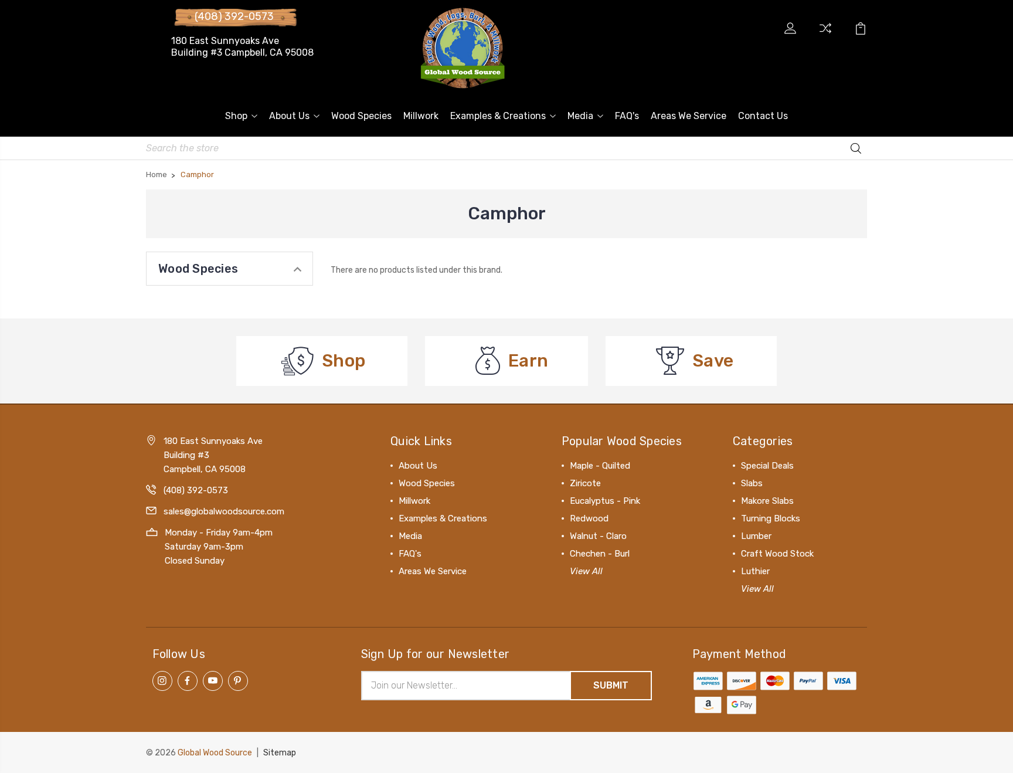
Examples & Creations (498, 115)
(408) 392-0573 (234, 16)
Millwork (420, 115)
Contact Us (763, 115)
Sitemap (279, 753)
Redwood (589, 518)
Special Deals (767, 465)
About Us (289, 115)
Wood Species (361, 115)
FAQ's (627, 115)
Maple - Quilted (600, 465)
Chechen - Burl (600, 553)
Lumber (756, 536)
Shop (236, 115)
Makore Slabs (767, 501)
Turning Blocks (770, 518)
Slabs (752, 483)
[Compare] (825, 35)
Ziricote (585, 483)
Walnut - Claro (598, 536)
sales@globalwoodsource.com (224, 511)
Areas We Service (688, 115)
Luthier (755, 571)
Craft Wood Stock (777, 553)
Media (580, 115)
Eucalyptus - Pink (605, 501)
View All (586, 571)
